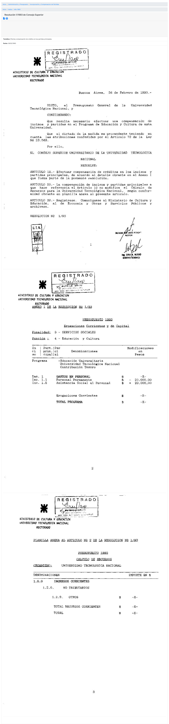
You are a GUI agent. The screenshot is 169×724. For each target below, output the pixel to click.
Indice (10, 9)
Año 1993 (17, 9)
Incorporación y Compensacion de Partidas (44, 4)
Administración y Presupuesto (18, 4)
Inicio (4, 4)
